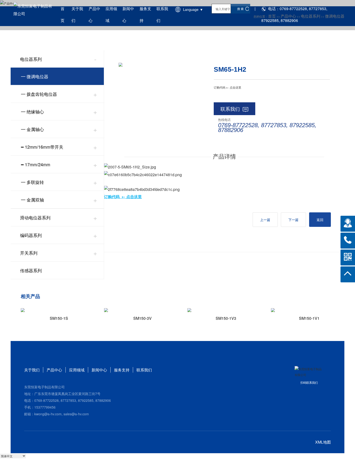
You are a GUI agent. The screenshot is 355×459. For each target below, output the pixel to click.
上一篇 (265, 219)
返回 (320, 219)
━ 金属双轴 (32, 199)
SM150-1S (59, 318)
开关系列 (28, 253)
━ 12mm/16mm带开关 (42, 147)
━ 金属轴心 (32, 129)
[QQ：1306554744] (348, 223)
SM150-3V (142, 318)
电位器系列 (31, 59)
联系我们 (230, 108)
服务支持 (121, 370)
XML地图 (323, 442)
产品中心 (54, 370)
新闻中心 (99, 370)
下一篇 (293, 219)
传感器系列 (31, 270)
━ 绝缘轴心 (32, 111)
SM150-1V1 (309, 318)
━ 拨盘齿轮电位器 (39, 94)
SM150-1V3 (226, 318)
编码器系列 (31, 235)
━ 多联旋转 (32, 182)
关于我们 (32, 370)
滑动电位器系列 (35, 217)
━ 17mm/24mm (35, 164)
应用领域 (77, 370)
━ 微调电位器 (34, 76)
